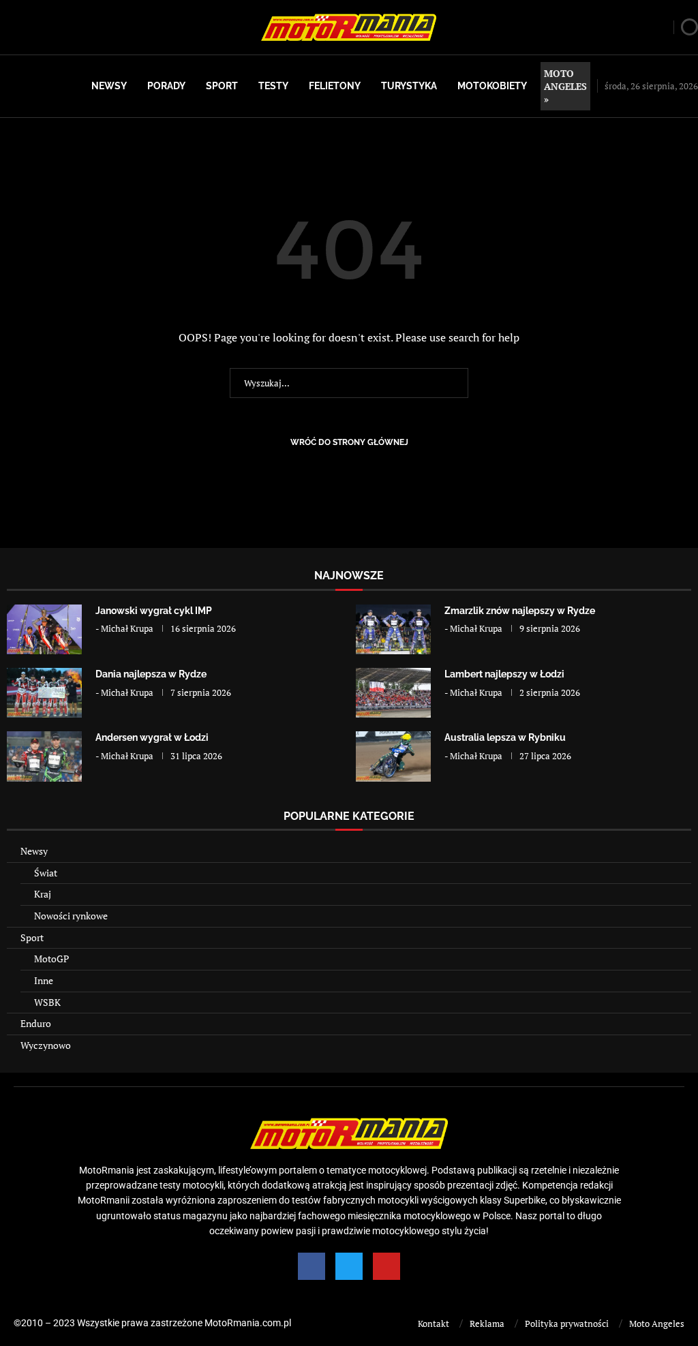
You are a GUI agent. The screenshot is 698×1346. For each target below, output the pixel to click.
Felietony (335, 85)
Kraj (42, 893)
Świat (45, 872)
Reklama (487, 1323)
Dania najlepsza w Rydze (151, 674)
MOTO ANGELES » (565, 86)
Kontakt (433, 1323)
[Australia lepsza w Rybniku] (393, 756)
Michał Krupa (127, 628)
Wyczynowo (45, 1045)
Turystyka (409, 85)
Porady (166, 85)
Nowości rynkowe (71, 915)
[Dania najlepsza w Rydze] (44, 693)
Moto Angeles (656, 1323)
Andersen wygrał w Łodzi (152, 737)
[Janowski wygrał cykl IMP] (44, 629)
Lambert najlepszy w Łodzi (504, 674)
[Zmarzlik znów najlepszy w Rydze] (393, 629)
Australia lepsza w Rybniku (505, 737)
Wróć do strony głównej (349, 442)
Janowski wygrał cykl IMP (153, 610)
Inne (43, 980)
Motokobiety (492, 85)
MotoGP (51, 958)
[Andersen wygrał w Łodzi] (44, 756)
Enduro (35, 1023)
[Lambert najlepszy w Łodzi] (393, 693)
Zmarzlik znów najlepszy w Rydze (519, 610)
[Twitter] (349, 1266)
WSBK (47, 1002)
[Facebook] (311, 1266)
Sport (222, 85)
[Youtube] (386, 1266)
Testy (273, 85)
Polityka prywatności (567, 1323)
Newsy (109, 85)
